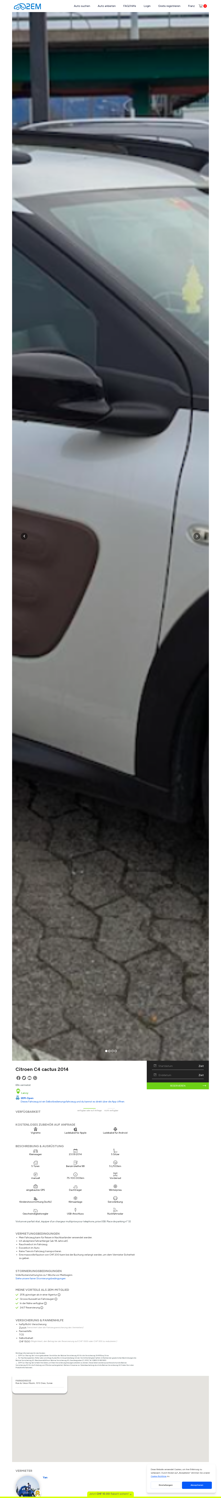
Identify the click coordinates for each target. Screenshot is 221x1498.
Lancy (24, 1093)
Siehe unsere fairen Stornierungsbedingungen (41, 1278)
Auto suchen (82, 6)
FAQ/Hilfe (129, 6)
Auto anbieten (107, 6)
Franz (191, 6)
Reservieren (177, 1085)
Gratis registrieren (169, 6)
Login (147, 6)
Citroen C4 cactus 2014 (42, 1069)
